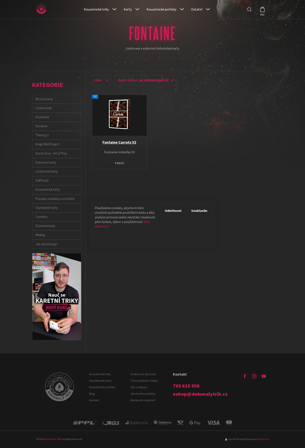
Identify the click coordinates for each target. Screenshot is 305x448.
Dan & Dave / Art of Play (51, 153)
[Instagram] (254, 376)
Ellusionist (42, 117)
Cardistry (41, 217)
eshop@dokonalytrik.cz (200, 394)
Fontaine (41, 126)
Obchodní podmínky (143, 393)
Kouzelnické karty (47, 189)
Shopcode (263, 439)
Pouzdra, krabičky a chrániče (55, 198)
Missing (40, 235)
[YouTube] (264, 376)
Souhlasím (199, 210)
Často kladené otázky (144, 380)
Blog (92, 393)
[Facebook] (245, 376)
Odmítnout (173, 210)
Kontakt (94, 400)
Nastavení (106, 237)
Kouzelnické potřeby (102, 387)
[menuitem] (100, 9)
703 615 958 (186, 386)
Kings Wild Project (47, 144)
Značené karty (45, 226)
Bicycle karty (44, 99)
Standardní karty (46, 208)
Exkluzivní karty (45, 162)
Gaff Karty (42, 180)
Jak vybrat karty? (46, 244)
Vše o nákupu (139, 387)
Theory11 (42, 135)
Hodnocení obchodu (143, 374)
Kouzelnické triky (100, 374)
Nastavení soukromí (143, 400)
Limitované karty (46, 171)
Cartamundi (43, 108)
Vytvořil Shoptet (236, 439)
